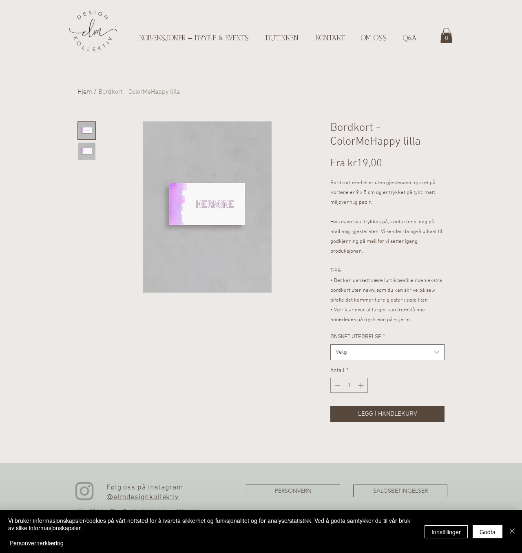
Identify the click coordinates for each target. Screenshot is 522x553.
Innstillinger (446, 532)
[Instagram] (84, 491)
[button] (446, 35)
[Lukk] (512, 531)
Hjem (84, 92)
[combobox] (387, 352)
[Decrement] (337, 385)
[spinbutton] (349, 385)
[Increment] (361, 385)
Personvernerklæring (37, 543)
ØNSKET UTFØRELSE (357, 336)
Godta (487, 532)
